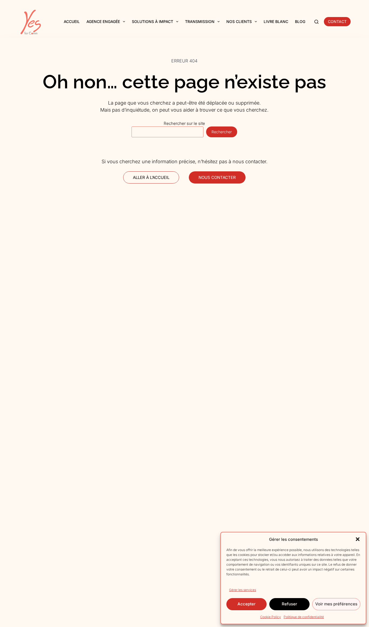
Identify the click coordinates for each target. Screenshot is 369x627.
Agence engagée (103, 21)
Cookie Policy (270, 617)
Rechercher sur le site (184, 123)
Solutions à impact (152, 21)
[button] (357, 539)
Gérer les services (242, 590)
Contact (337, 21)
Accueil (72, 21)
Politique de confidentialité (304, 617)
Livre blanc (276, 21)
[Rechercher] (316, 22)
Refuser (289, 603)
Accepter (246, 603)
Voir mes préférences (336, 603)
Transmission (199, 21)
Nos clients (239, 21)
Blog (300, 21)
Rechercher (222, 131)
